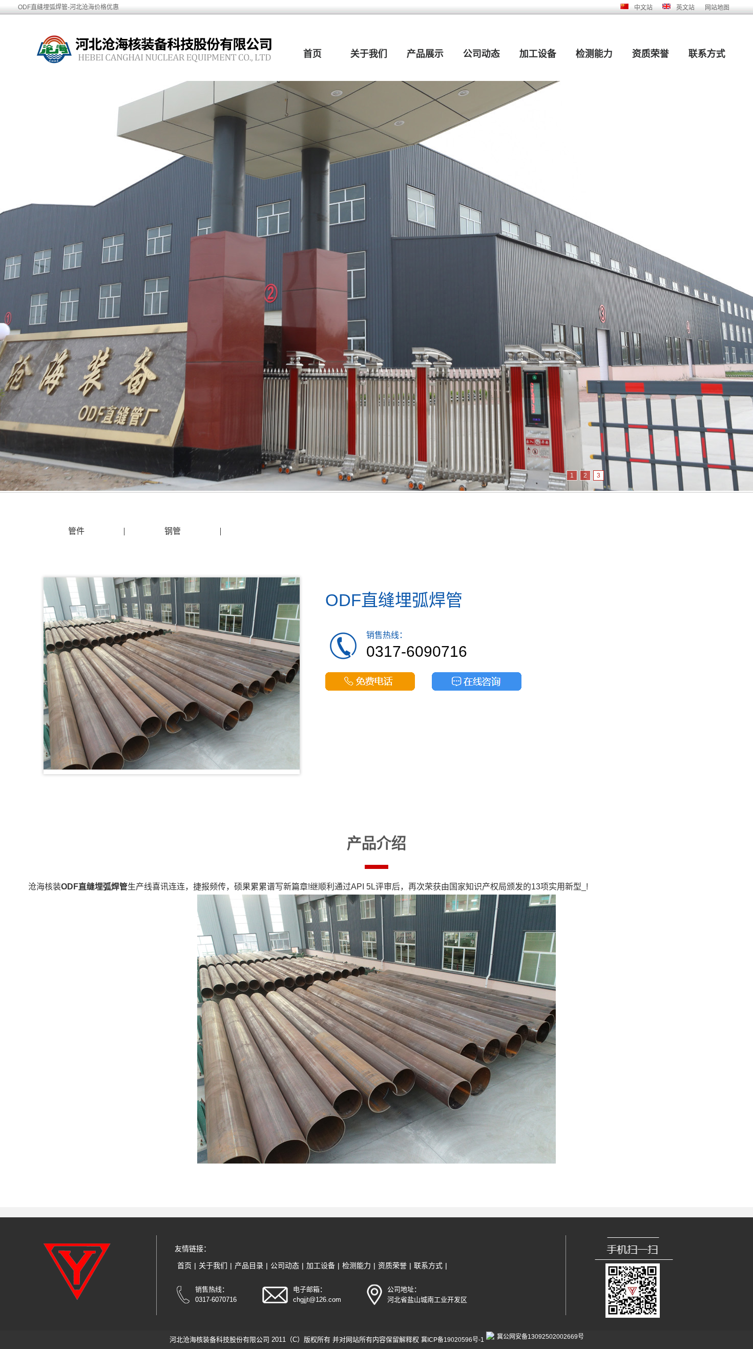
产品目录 (249, 1265)
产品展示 (425, 54)
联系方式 (706, 54)
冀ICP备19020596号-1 (452, 1339)
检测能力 (594, 54)
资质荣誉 (650, 54)
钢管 (172, 531)
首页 (312, 54)
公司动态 (481, 54)
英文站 (685, 7)
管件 (76, 531)
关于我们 (368, 54)
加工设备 (537, 54)
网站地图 (717, 7)
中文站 (643, 7)
